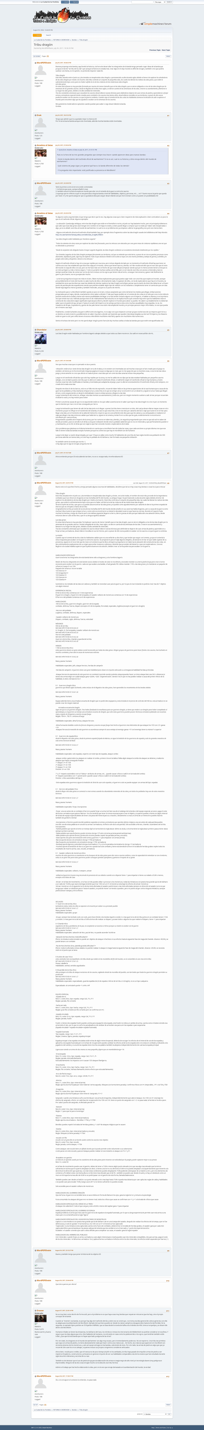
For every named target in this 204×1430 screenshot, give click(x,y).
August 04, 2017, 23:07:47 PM (64, 483)
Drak (39, 115)
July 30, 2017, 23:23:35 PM (63, 213)
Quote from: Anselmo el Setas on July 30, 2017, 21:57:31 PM (78, 150)
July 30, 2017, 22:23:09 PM (63, 183)
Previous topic (155, 50)
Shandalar (42, 329)
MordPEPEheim (44, 62)
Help (152, 1427)
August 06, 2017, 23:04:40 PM (64, 1280)
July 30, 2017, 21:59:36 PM (63, 145)
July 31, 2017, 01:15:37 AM (63, 453)
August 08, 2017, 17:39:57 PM (64, 1376)
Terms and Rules (161, 1427)
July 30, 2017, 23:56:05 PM (63, 329)
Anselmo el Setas (45, 145)
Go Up (35, 1405)
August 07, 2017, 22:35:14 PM (64, 1310)
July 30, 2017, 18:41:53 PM (63, 115)
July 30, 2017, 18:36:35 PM (63, 63)
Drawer (40, 1310)
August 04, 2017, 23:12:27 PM (64, 1250)
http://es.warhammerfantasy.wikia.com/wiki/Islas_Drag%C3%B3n (79, 235)
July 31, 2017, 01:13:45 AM (63, 360)
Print (168, 56)
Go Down (36, 56)
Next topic (166, 50)
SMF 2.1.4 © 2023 (36, 1427)
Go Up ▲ (170, 1427)
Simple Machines (47, 1427)
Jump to (139, 1414)
